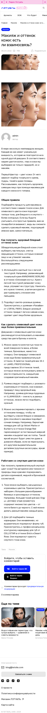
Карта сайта (7, 705)
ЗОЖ (19, 15)
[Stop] (45, 2)
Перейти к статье (18, 623)
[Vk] (8, 680)
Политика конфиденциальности (18, 693)
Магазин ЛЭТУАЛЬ (11, 699)
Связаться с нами (23, 674)
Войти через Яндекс (16, 576)
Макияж (14, 23)
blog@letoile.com (14, 667)
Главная (4, 23)
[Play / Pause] (2, 2)
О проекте (6, 687)
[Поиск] (44, 8)
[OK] (18, 680)
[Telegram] (2, 680)
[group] (11, 549)
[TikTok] (13, 680)
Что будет (32, 15)
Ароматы (8, 15)
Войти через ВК (19, 569)
